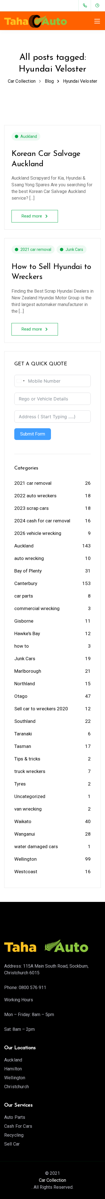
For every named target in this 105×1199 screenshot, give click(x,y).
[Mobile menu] (97, 21)
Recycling (14, 1135)
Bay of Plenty (28, 571)
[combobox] (20, 381)
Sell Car (12, 1144)
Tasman (22, 746)
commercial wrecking (37, 608)
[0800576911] (86, 5)
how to (21, 646)
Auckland (28, 136)
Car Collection (52, 1180)
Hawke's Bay (27, 633)
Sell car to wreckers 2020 (41, 708)
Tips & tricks (27, 759)
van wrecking (28, 809)
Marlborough (27, 671)
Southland (25, 721)
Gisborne (23, 621)
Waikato (22, 821)
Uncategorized (29, 796)
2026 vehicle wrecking (37, 533)
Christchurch (16, 1086)
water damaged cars (36, 846)
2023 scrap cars (31, 508)
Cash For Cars (18, 1126)
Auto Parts (14, 1117)
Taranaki (23, 733)
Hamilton (13, 1068)
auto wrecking (29, 558)
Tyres (20, 784)
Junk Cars (74, 249)
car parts (23, 596)
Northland (24, 683)
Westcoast (25, 871)
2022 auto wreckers (35, 495)
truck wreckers (29, 771)
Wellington (25, 859)
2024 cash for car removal (42, 520)
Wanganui (24, 834)
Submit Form (32, 434)
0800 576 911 (32, 987)
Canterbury (25, 583)
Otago (20, 696)
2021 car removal (35, 249)
